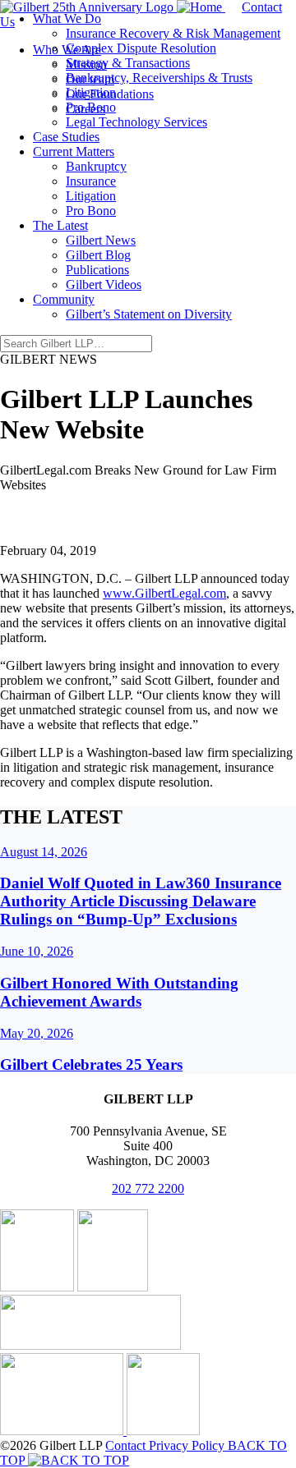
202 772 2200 (148, 1188)
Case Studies (66, 137)
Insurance (91, 181)
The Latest (60, 225)
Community (64, 299)
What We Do (67, 18)
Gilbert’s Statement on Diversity (149, 314)
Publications (97, 270)
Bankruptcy (96, 166)
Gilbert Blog (98, 255)
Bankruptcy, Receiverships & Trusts (159, 78)
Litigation (91, 92)
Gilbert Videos (103, 284)
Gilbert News (101, 240)
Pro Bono (91, 107)
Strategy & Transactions (128, 63)
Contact (127, 1445)
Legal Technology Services (136, 122)
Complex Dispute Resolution (141, 48)
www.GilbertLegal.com (164, 593)
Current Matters (73, 151)
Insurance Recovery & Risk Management (173, 33)
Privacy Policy (188, 1445)
